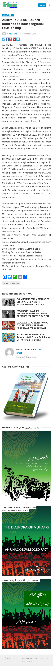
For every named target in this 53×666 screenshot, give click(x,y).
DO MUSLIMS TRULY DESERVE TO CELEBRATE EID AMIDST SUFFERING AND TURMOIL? (33, 302)
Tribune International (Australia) (25, 658)
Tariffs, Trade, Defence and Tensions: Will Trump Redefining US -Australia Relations (33, 337)
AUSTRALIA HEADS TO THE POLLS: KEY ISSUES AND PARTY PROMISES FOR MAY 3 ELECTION (33, 313)
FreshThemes (26, 662)
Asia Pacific (7, 15)
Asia (6, 283)
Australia (15, 283)
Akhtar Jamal (12, 34)
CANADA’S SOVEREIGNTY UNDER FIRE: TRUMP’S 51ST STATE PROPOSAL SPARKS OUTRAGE (33, 325)
